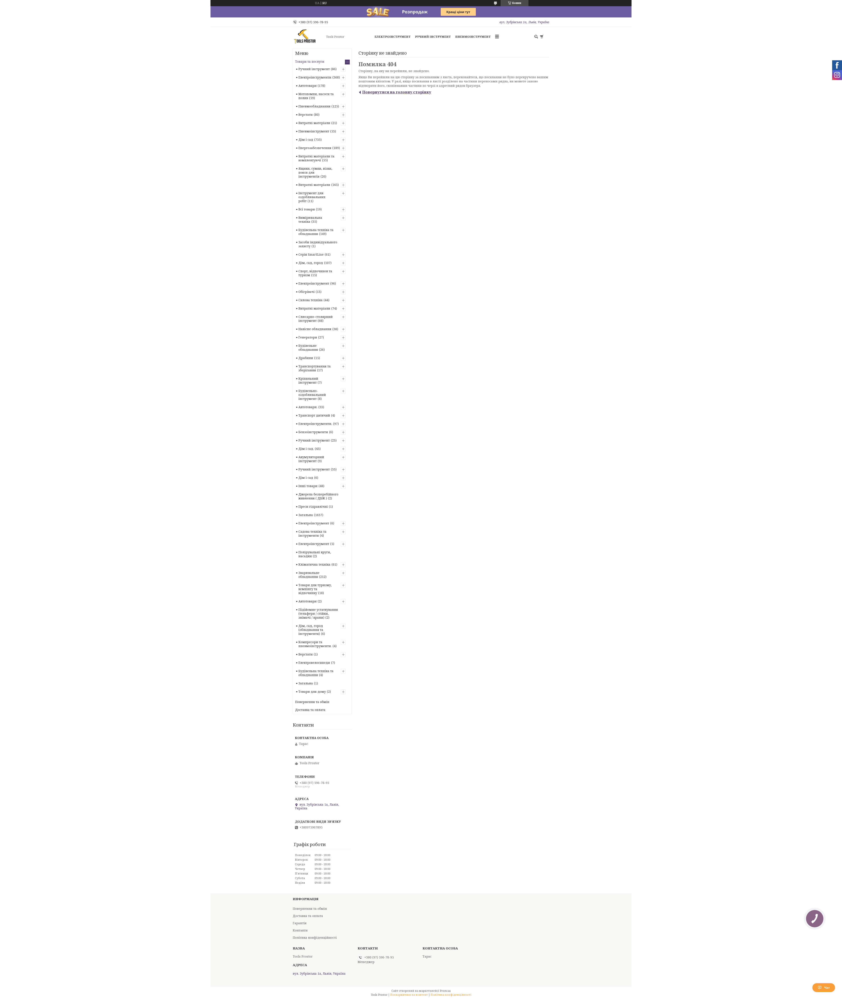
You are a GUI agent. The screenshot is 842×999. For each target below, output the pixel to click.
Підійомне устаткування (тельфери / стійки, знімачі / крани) (318, 613)
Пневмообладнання (314, 106)
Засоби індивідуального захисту (317, 244)
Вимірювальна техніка (310, 219)
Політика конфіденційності (315, 937)
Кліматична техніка (314, 564)
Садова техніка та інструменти (312, 533)
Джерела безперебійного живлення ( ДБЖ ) (318, 496)
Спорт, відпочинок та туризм (315, 273)
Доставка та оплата (310, 710)
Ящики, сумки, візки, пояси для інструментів (315, 172)
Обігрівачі (306, 292)
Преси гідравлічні (313, 506)
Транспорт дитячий (314, 415)
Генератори (307, 337)
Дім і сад (305, 139)
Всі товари (306, 209)
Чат (827, 987)
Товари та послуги (309, 61)
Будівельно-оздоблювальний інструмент (312, 395)
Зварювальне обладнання (308, 575)
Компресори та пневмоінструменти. (315, 644)
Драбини (305, 358)
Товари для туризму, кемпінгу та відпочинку (315, 589)
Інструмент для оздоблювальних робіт (311, 197)
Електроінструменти (314, 77)
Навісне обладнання (314, 329)
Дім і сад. (306, 449)
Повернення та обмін (312, 702)
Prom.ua (445, 991)
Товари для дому (312, 691)
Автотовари (307, 86)
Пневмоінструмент (473, 37)
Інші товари (308, 486)
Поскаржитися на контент (409, 995)
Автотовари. (307, 407)
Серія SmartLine (311, 254)
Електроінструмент (393, 37)
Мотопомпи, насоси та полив (316, 96)
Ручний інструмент (433, 37)
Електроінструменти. (315, 424)
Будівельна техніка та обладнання (316, 232)
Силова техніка (310, 300)
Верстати (305, 114)
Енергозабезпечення (314, 148)
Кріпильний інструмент (308, 380)
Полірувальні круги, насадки (314, 554)
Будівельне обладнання (308, 348)
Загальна (305, 515)
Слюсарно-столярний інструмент (315, 319)
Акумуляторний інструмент (311, 459)
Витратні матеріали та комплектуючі (316, 158)
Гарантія (300, 923)
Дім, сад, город (310, 263)
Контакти (300, 930)
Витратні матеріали (314, 123)
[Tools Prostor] (308, 36)
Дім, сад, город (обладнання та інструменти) (310, 630)
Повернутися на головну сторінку (396, 91)
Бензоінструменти (313, 432)
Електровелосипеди (314, 663)
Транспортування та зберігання (314, 368)
